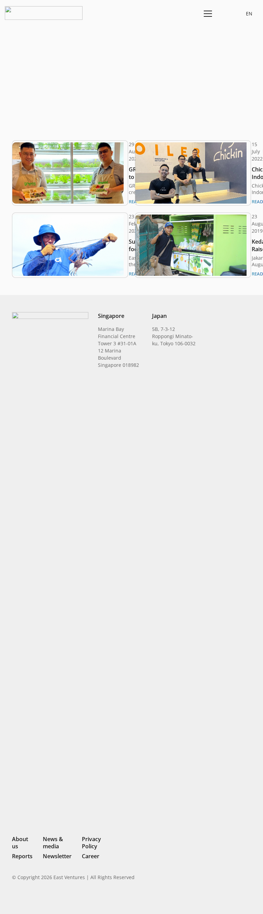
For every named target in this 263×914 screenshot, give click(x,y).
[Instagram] (213, 899)
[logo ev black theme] (44, 13)
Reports (22, 856)
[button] (224, 13)
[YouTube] (248, 898)
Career (90, 856)
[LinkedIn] (202, 898)
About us (20, 842)
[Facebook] (237, 898)
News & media (53, 842)
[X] (225, 899)
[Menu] (207, 13)
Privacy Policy (91, 842)
